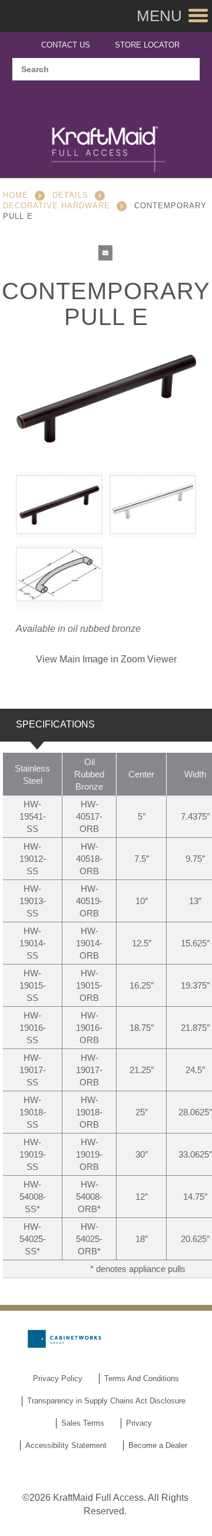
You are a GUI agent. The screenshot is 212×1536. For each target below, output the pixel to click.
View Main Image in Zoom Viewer (106, 659)
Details (70, 195)
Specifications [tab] (55, 724)
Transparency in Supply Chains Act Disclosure (106, 1400)
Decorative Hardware (56, 205)
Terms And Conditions (141, 1378)
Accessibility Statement (66, 1445)
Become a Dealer (157, 1445)
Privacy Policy (57, 1378)
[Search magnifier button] (184, 70)
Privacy (139, 1423)
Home (15, 195)
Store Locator (147, 45)
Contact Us (65, 45)
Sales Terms (82, 1423)
